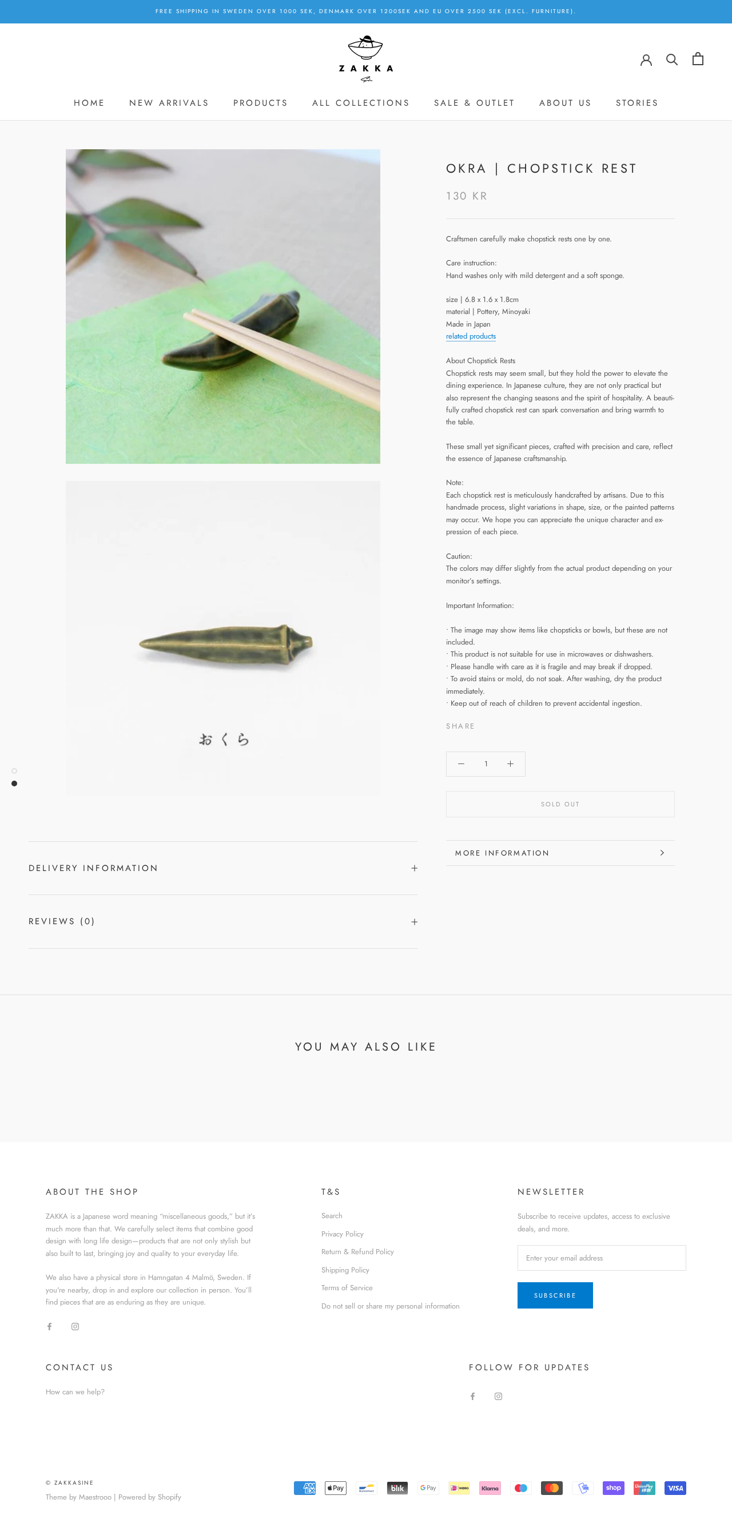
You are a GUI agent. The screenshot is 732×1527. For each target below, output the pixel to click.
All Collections (361, 103)
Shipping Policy (345, 1269)
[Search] (672, 59)
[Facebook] (486, 722)
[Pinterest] (516, 722)
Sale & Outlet (474, 103)
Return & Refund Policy (357, 1251)
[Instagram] (75, 1326)
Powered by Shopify (149, 1497)
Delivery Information (94, 868)
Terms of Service (347, 1287)
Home (89, 103)
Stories (637, 103)
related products (471, 336)
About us (565, 103)
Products (260, 103)
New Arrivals (169, 103)
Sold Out (560, 804)
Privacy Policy (342, 1233)
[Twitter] (501, 722)
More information (502, 853)
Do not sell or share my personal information (390, 1306)
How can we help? (75, 1391)
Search (332, 1215)
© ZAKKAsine (70, 1482)
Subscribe (555, 1295)
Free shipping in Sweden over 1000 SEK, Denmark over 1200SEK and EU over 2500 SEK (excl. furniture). (366, 11)
